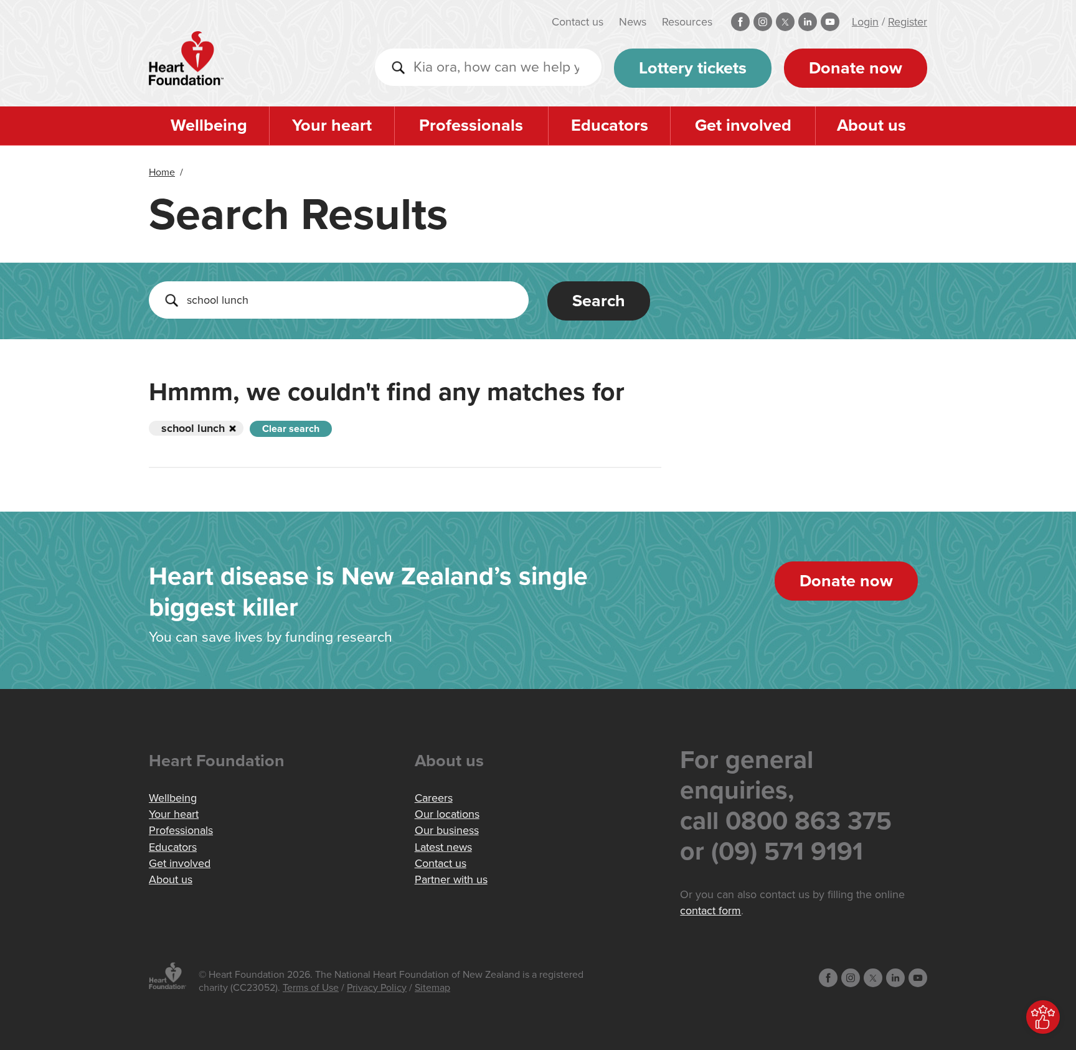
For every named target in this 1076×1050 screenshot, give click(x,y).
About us (871, 125)
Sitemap (432, 988)
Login (865, 22)
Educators (609, 125)
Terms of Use (311, 988)
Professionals (471, 125)
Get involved (743, 125)
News (632, 22)
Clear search (290, 429)
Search (598, 301)
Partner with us (451, 879)
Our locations (447, 814)
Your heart (332, 125)
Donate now (855, 68)
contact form (710, 910)
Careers (434, 798)
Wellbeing (209, 125)
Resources (687, 22)
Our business (447, 830)
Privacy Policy (377, 988)
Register (907, 22)
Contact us (577, 22)
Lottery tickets (693, 68)
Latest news (443, 847)
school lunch (193, 428)
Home (162, 172)
